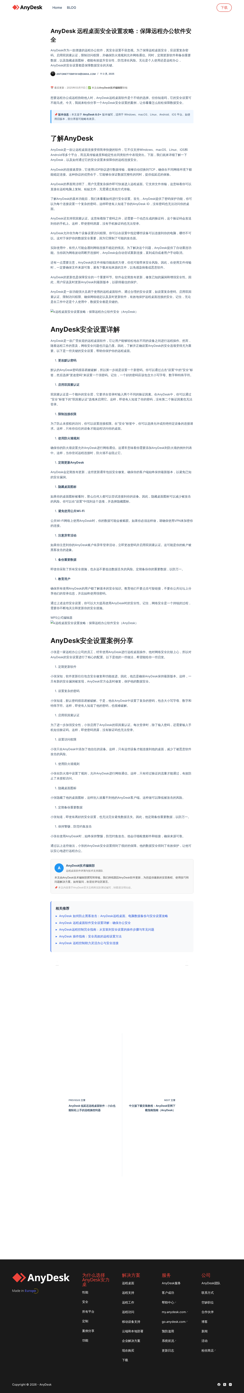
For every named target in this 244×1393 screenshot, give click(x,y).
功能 (85, 1340)
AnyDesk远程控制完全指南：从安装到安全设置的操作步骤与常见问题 (106, 929)
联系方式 (207, 1293)
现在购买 (128, 1350)
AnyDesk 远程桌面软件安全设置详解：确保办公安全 (95, 923)
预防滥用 (168, 1331)
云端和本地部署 (132, 1331)
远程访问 (128, 1312)
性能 (85, 1292)
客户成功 (168, 1293)
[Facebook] (219, 1384)
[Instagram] (230, 1384)
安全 (85, 1302)
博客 (204, 1322)
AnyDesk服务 (171, 1283)
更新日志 (168, 1350)
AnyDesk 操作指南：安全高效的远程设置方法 (90, 936)
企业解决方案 (131, 1341)
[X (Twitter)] (224, 1384)
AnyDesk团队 (210, 1283)
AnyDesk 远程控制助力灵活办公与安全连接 (89, 943)
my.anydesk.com (174, 1312)
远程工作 (128, 1302)
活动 (204, 1341)
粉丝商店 (207, 1350)
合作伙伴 (207, 1312)
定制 (85, 1321)
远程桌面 (128, 1283)
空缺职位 (207, 1302)
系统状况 (168, 1341)
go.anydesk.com (173, 1322)
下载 (224, 8)
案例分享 (88, 1331)
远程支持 (128, 1293)
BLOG (71, 8)
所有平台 (88, 1311)
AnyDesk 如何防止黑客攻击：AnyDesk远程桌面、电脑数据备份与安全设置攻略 (113, 916)
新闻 (204, 1331)
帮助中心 (168, 1302)
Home (57, 8)
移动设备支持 (131, 1322)
